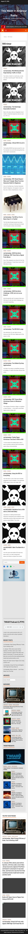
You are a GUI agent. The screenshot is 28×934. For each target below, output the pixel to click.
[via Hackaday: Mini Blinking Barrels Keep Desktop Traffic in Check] (14, 56)
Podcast (9, 766)
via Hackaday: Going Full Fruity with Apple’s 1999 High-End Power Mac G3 (16, 713)
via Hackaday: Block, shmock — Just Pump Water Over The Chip (16, 722)
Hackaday (5, 68)
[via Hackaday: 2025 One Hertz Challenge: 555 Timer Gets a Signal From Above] (14, 239)
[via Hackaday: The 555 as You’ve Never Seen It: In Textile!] (14, 203)
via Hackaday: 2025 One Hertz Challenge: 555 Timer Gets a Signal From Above (13, 255)
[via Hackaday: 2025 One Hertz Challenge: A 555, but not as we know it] (14, 277)
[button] (5, 30)
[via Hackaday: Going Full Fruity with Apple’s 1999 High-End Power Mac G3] (7, 713)
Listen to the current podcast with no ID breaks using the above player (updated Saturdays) (12, 634)
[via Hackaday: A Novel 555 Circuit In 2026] (14, 128)
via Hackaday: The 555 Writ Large (13, 329)
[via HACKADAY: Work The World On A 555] (14, 533)
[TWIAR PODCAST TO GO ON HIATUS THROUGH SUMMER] (14, 756)
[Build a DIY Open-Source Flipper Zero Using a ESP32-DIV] (14, 885)
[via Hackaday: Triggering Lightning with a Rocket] (7, 730)
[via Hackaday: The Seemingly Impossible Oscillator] (14, 92)
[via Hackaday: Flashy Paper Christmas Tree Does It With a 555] (14, 423)
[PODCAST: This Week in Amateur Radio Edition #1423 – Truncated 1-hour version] (7, 804)
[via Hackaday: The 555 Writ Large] (14, 315)
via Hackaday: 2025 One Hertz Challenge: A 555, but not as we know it (12, 293)
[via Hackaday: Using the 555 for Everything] (14, 459)
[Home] (2, 30)
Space (19, 735)
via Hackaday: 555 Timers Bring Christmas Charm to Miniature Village (12, 401)
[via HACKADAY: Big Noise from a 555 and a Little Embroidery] (14, 495)
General (4, 140)
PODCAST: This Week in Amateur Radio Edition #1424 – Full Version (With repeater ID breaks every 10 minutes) (17, 776)
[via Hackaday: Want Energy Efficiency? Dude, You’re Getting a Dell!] (14, 695)
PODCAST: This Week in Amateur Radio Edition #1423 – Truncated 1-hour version (17, 805)
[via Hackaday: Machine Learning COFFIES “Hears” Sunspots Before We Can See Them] (7, 738)
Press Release (14, 766)
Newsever (14, 932)
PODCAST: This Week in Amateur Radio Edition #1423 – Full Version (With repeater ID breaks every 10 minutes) (17, 795)
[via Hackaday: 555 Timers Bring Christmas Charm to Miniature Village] (14, 385)
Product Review (16, 704)
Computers (5, 704)
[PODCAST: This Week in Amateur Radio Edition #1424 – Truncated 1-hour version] (7, 785)
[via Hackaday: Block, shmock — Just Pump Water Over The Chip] (7, 721)
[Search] (26, 30)
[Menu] (5, 30)
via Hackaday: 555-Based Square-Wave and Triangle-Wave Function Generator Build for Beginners (13, 181)
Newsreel (5, 766)
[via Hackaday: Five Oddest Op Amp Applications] (14, 349)
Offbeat (13, 214)
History (3, 860)
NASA (17, 735)
